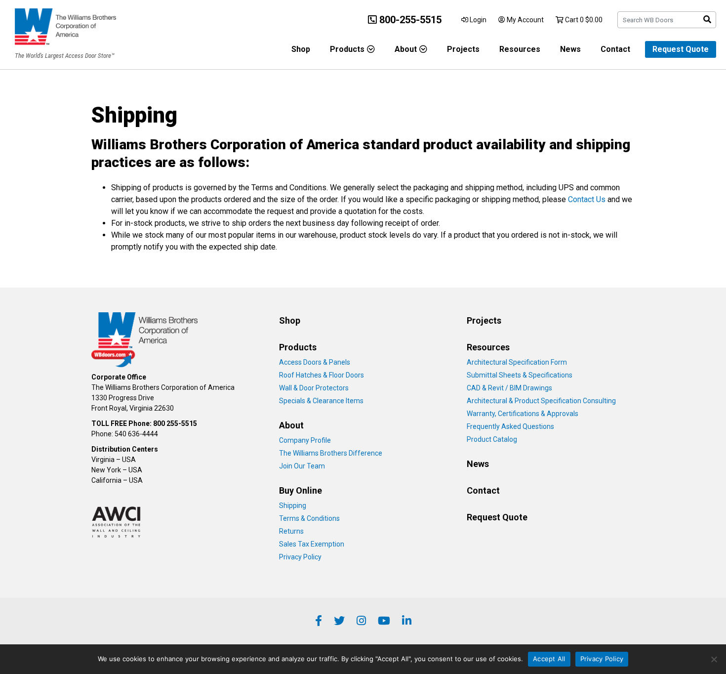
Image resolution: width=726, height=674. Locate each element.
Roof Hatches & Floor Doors (321, 375)
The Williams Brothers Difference (330, 453)
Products (347, 49)
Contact (615, 49)
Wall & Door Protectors (314, 388)
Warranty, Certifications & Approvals (522, 414)
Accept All (549, 659)
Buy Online (300, 490)
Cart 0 (583, 20)
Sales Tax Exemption (311, 544)
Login (477, 20)
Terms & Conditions (309, 518)
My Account (524, 20)
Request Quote (680, 49)
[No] (714, 659)
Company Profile (305, 440)
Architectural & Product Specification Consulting (541, 401)
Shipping (292, 505)
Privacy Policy (300, 557)
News (570, 49)
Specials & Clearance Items (321, 401)
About (406, 49)
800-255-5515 (409, 20)
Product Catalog (492, 439)
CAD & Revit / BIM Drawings (509, 388)
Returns (291, 531)
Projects (463, 49)
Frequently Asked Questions (510, 426)
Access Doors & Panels (314, 362)
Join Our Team (302, 466)
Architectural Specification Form (517, 362)
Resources (519, 49)
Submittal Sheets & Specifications (519, 375)
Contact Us (586, 199)
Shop (300, 49)
